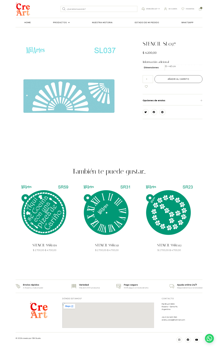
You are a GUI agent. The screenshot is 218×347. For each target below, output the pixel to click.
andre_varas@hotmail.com (173, 320)
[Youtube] (196, 340)
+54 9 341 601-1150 (169, 317)
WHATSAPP (187, 22)
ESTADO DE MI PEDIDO (147, 22)
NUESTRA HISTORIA (102, 22)
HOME (27, 22)
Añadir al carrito (178, 79)
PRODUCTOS (60, 22)
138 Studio (36, 338)
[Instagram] (179, 340)
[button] (172, 100)
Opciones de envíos (154, 100)
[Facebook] (188, 340)
